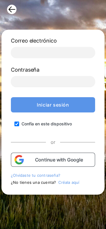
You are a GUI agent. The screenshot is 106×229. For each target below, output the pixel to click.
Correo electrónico (34, 41)
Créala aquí (68, 182)
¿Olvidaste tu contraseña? (35, 175)
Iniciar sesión (53, 105)
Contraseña (25, 70)
